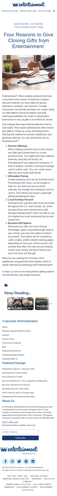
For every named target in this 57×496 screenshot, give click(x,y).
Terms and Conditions (11, 343)
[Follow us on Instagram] (12, 461)
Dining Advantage (45, 166)
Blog (4, 347)
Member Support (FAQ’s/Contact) (16, 331)
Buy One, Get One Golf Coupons (16, 385)
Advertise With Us (10, 359)
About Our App (44, 11)
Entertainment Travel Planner (14, 373)
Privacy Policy (8, 339)
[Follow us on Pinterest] (26, 461)
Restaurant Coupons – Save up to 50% (18, 369)
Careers (5, 335)
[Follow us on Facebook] (5, 461)
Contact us (7, 271)
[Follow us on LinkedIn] (33, 461)
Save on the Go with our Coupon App (18, 393)
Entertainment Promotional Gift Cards (18, 396)
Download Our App (10, 11)
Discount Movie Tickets (12, 377)
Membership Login (28, 11)
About (4, 327)
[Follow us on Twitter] (19, 461)
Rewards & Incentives (11, 351)
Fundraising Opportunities (13, 355)
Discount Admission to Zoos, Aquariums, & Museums (24, 381)
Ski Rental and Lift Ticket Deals (15, 389)
